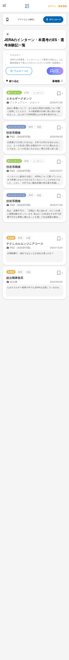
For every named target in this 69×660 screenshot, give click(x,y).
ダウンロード (55, 19)
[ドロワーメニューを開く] (4, 6)
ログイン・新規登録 (57, 6)
